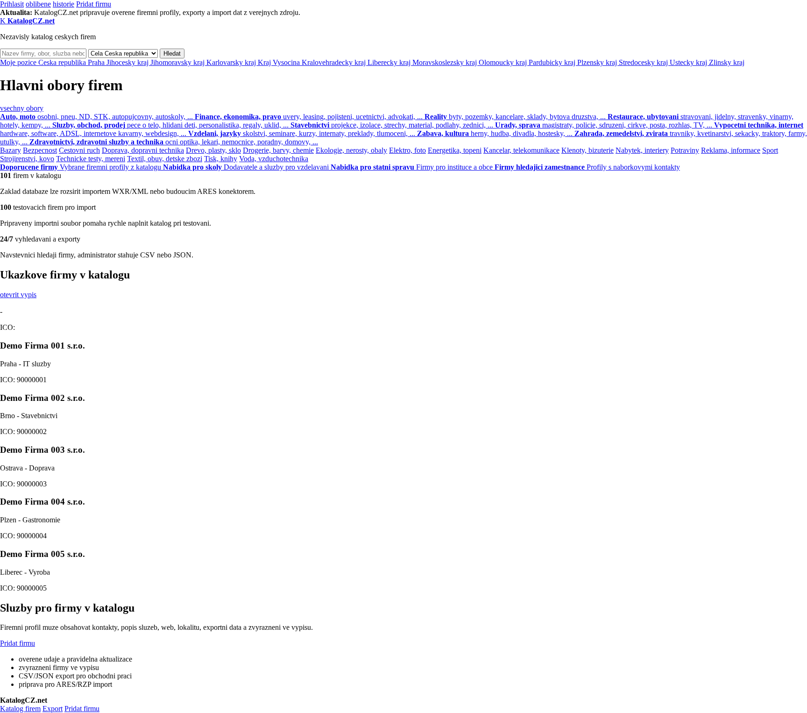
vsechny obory (21, 108)
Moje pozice (19, 62)
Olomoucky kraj (504, 62)
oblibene (38, 4)
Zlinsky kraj (726, 62)
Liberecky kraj (390, 62)
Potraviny (685, 150)
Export (52, 709)
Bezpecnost (40, 150)
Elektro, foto (407, 150)
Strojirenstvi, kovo (27, 159)
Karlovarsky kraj (232, 62)
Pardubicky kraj (553, 62)
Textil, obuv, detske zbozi (164, 159)
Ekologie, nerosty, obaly (351, 150)
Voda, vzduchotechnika (273, 159)
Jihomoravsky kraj (178, 62)
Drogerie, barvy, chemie (278, 150)
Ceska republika (63, 62)
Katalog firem (20, 709)
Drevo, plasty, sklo (213, 150)
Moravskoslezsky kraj (445, 62)
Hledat (172, 53)
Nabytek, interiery (642, 150)
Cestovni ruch (79, 150)
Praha (97, 62)
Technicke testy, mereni (90, 159)
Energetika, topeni (454, 150)
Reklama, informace (730, 150)
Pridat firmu (93, 4)
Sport (770, 150)
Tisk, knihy (220, 159)
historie (63, 4)
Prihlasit (12, 4)
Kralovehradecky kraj (335, 62)
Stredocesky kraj (644, 62)
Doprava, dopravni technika (143, 150)
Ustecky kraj (689, 62)
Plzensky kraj (598, 62)
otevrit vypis (18, 295)
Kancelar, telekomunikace (521, 150)
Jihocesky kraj (128, 62)
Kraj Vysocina (280, 62)
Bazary (10, 150)
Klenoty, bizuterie (587, 150)
